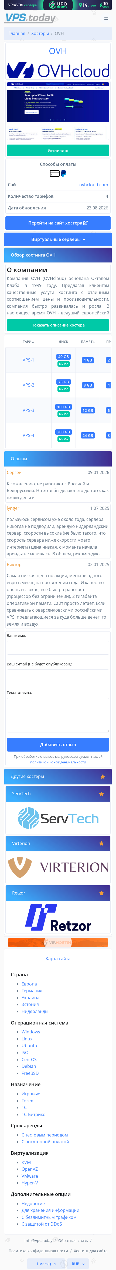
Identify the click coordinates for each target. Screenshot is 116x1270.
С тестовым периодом (45, 1135)
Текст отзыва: (19, 692)
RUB (76, 1263)
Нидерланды (35, 1011)
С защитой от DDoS (42, 1224)
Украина (30, 998)
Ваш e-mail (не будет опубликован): (39, 663)
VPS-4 (28, 435)
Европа (29, 984)
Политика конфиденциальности (38, 1250)
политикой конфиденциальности (58, 762)
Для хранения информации (50, 1210)
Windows (31, 1032)
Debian (29, 1066)
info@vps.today (38, 1240)
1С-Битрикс (33, 1114)
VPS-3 (28, 410)
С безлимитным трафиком (49, 1217)
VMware (30, 1176)
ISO (25, 1052)
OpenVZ (30, 1169)
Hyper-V (30, 1183)
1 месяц (44, 1263)
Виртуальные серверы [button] (56, 239)
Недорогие (33, 1203)
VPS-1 (28, 360)
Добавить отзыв (58, 745)
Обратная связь (73, 1240)
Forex (27, 1101)
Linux (27, 1039)
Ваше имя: (16, 635)
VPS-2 (28, 385)
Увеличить (58, 150)
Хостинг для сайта (91, 1250)
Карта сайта (58, 959)
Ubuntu (29, 1045)
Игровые (31, 1094)
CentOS (29, 1059)
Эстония (30, 1004)
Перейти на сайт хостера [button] (55, 223)
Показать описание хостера (58, 325)
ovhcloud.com (93, 185)
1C (24, 1107)
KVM (26, 1162)
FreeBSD (30, 1073)
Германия (32, 991)
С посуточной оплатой (45, 1142)
